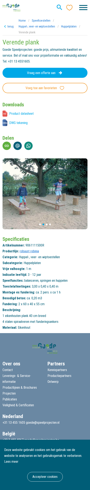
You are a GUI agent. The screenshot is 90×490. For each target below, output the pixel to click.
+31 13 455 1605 (14, 423)
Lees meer (11, 462)
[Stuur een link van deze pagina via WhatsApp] (28, 146)
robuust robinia (29, 251)
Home (22, 20)
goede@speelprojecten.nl (42, 423)
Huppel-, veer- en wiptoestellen (37, 26)
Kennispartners (57, 370)
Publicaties (10, 399)
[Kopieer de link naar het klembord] (7, 146)
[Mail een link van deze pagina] (17, 146)
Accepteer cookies (45, 477)
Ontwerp (53, 382)
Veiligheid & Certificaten (18, 405)
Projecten (9, 393)
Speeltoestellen (41, 20)
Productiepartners (59, 376)
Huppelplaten (69, 26)
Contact (8, 370)
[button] (40, 224)
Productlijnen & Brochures (20, 388)
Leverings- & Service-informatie (17, 379)
